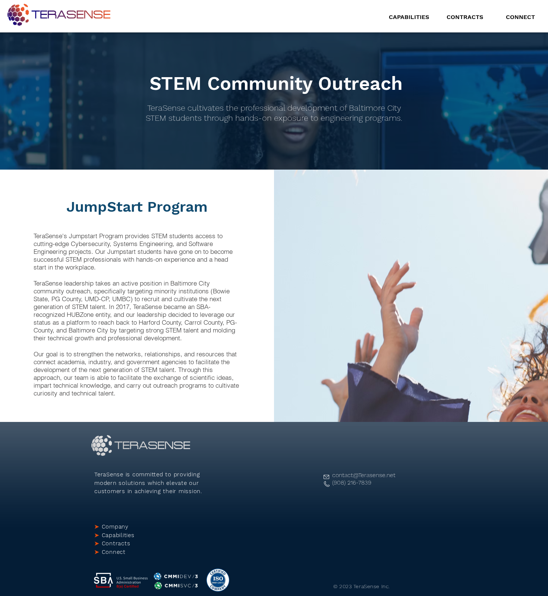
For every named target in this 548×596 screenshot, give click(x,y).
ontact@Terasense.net (366, 475)
